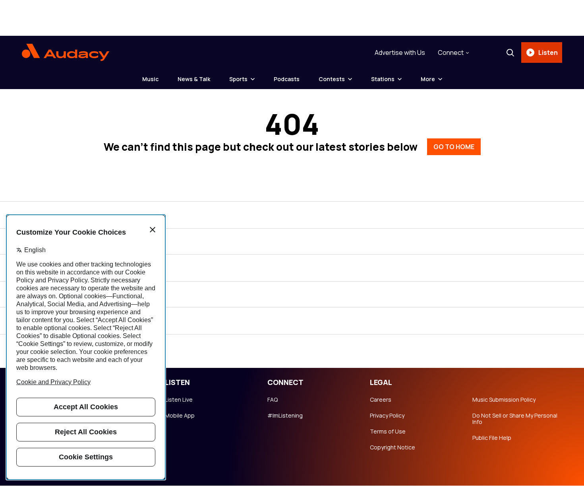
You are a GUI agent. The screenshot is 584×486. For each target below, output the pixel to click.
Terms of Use (388, 431)
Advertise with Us (400, 52)
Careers (380, 400)
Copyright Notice (392, 447)
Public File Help (491, 438)
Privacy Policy (387, 415)
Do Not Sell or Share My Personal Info (514, 418)
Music (150, 79)
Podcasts (287, 79)
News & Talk (194, 79)
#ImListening (285, 415)
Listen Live (179, 400)
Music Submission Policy (504, 400)
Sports (238, 79)
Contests (332, 79)
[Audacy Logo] (65, 52)
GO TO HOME (453, 146)
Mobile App (180, 415)
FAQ (272, 400)
